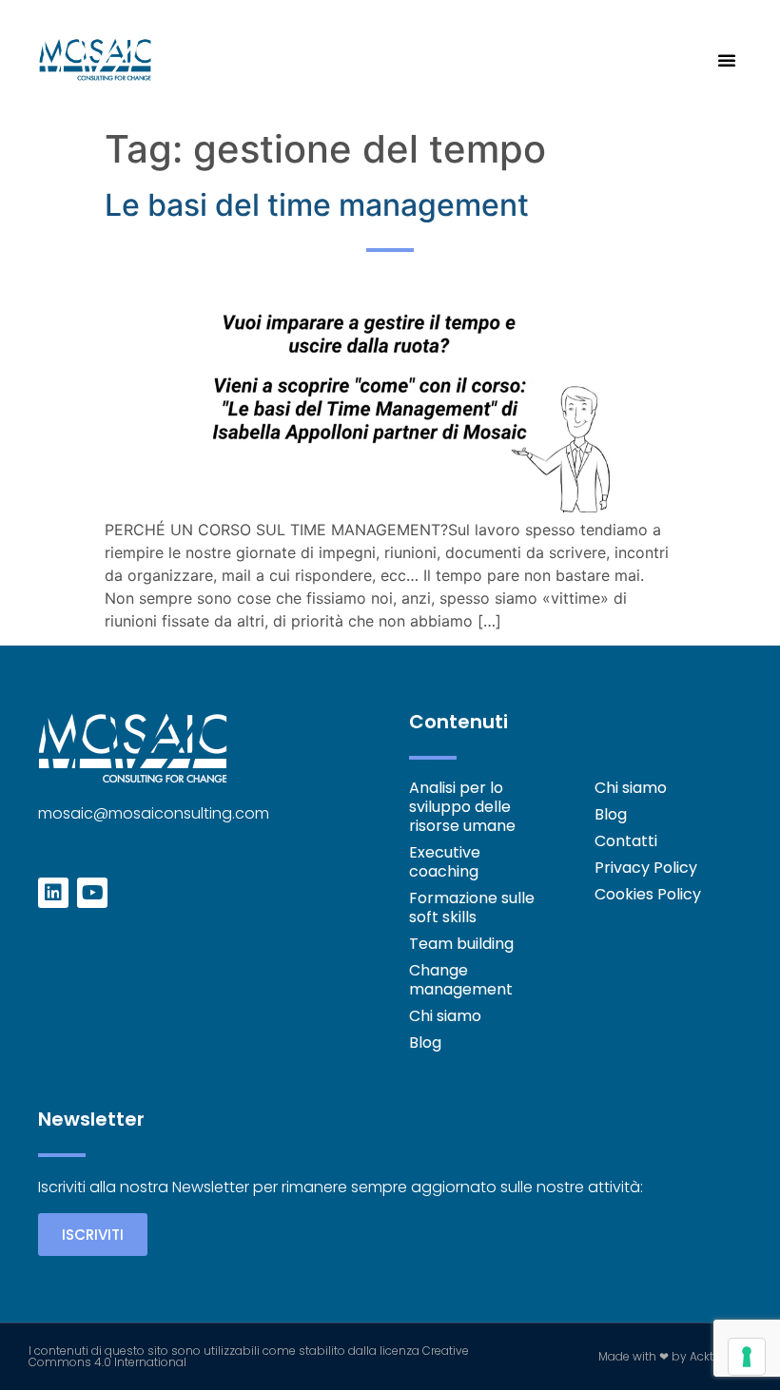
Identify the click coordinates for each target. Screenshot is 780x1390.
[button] (726, 60)
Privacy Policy (646, 868)
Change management (461, 980)
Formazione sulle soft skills (472, 908)
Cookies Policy (648, 894)
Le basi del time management (317, 204)
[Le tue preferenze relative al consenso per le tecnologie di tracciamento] (747, 1357)
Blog (425, 1042)
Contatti (626, 841)
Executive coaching (444, 862)
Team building (461, 944)
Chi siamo (445, 1016)
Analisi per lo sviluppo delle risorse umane (462, 807)
